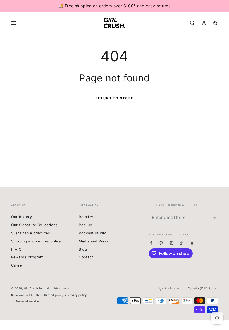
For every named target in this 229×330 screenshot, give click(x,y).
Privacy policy (77, 295)
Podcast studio (92, 233)
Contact (86, 257)
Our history (21, 217)
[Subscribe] (215, 218)
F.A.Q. (17, 249)
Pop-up (85, 225)
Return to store (114, 98)
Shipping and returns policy (36, 241)
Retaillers (87, 217)
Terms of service (27, 301)
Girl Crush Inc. (34, 288)
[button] (192, 23)
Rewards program (27, 257)
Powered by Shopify (25, 295)
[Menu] (14, 23)
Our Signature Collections (34, 225)
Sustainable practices (30, 233)
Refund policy (53, 295)
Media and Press (94, 241)
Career (17, 265)
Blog (83, 249)
